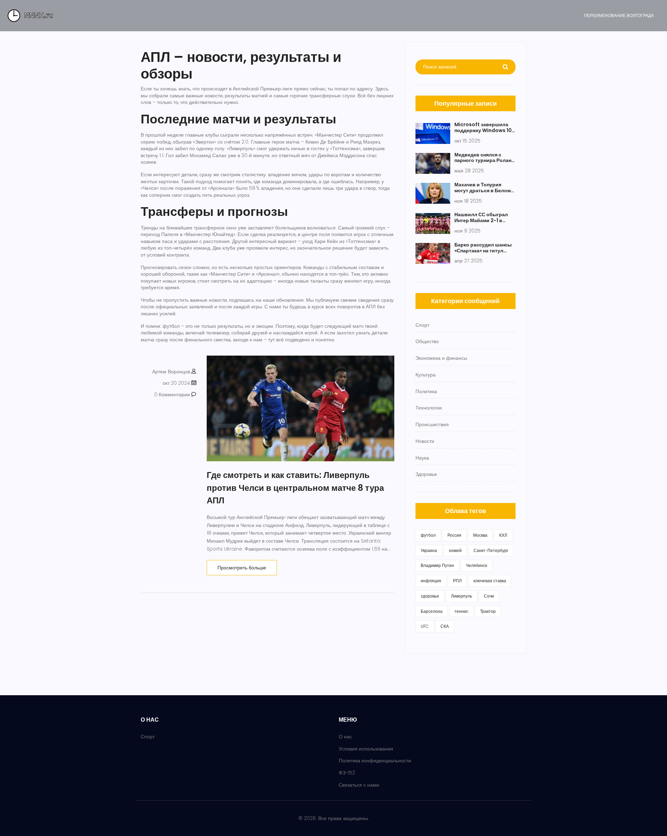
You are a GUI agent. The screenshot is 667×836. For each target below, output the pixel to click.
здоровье (430, 596)
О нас (345, 736)
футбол (428, 535)
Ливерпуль (461, 596)
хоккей (455, 550)
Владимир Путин (437, 565)
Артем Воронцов (171, 371)
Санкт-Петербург (491, 550)
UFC (425, 626)
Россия (454, 535)
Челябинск (476, 565)
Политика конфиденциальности (375, 760)
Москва (480, 535)
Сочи (489, 596)
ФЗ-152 (347, 772)
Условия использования (366, 748)
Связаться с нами (359, 784)
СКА (444, 626)
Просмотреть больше (241, 567)
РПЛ (457, 581)
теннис (461, 611)
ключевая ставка (490, 581)
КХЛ (503, 535)
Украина (429, 550)
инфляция (431, 581)
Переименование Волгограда (619, 15)
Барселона (432, 611)
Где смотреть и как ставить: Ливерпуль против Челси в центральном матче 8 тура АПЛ (295, 487)
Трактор (488, 611)
